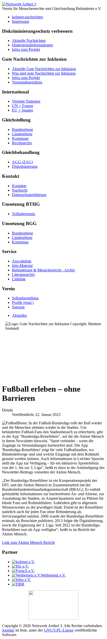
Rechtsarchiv (22, 143)
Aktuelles (19, 315)
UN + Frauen (22, 106)
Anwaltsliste (21, 261)
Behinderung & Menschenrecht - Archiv (43, 270)
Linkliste (19, 279)
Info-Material (22, 265)
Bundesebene (22, 129)
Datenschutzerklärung (29, 195)
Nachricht (19, 190)
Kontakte (19, 186)
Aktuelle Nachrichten (29, 40)
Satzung (18, 307)
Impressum (20, 21)
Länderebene (22, 134)
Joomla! (8, 630)
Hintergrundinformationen (32, 45)
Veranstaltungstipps (27, 82)
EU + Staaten (22, 110)
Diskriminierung (25, 166)
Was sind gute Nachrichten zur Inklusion (44, 73)
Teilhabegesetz (23, 214)
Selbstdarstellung (25, 298)
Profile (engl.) (23, 302)
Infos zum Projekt (26, 49)
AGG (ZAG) (22, 162)
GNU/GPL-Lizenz (58, 630)
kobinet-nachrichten (27, 17)
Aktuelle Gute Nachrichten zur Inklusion (44, 69)
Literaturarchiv (23, 274)
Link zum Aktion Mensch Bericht (28, 542)
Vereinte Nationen (26, 101)
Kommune (20, 138)
